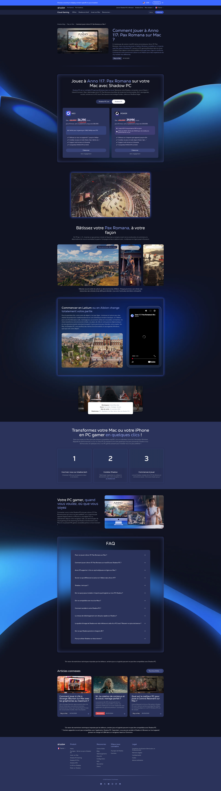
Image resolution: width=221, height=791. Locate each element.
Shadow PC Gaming (76, 758)
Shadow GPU (74, 763)
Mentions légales (137, 752)
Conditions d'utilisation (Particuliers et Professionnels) (143, 749)
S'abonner (159, 12)
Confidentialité (136, 755)
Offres (74, 12)
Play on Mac (70, 24)
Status (99, 766)
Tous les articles (154, 671)
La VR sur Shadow (75, 765)
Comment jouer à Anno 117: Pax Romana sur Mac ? (91, 24)
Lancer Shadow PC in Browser (125, 7)
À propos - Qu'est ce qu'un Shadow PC (80, 751)
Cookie (134, 758)
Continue (157, 3)
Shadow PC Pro (74, 760)
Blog (98, 751)
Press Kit (99, 756)
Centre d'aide (101, 748)
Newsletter (100, 764)
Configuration (101, 759)
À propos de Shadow (117, 751)
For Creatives (79, 7)
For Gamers (70, 7)
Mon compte (148, 7)
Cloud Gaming (63, 12)
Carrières (113, 753)
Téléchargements (102, 753)
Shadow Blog (61, 24)
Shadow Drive (139, 7)
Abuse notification (137, 760)
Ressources (106, 12)
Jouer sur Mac (95, 12)
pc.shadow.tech (110, 478)
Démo (151, 12)
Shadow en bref (83, 12)
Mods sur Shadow (75, 768)
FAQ (98, 761)
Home (72, 748)
